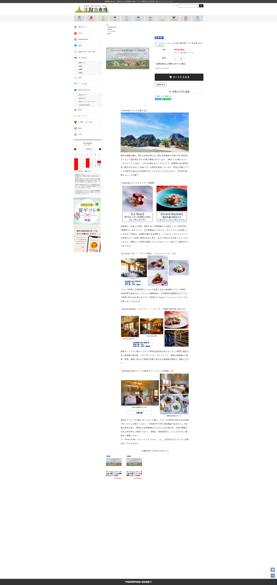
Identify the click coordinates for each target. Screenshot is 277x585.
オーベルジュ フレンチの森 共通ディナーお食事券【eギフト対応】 (134, 473)
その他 (197, 20)
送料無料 (109, 29)
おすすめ (79, 20)
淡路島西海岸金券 (112, 27)
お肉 (115, 20)
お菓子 (126, 20)
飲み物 (162, 20)
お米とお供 (174, 20)
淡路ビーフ (81, 63)
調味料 (186, 20)
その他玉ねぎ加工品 (84, 105)
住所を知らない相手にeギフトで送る (170, 64)
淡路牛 (80, 66)
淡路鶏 (80, 73)
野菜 (103, 20)
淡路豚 (80, 69)
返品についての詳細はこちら (164, 96)
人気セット (91, 20)
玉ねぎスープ (82, 95)
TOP (107, 25)
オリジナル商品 (111, 31)
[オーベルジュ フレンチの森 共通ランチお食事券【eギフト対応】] (114, 462)
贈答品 (109, 33)
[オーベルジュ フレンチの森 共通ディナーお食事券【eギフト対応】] (134, 462)
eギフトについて (162, 68)
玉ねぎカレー (82, 98)
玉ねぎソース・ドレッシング (86, 101)
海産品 (150, 20)
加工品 (138, 20)
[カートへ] (273, 570)
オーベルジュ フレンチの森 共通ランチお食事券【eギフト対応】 (114, 473)
